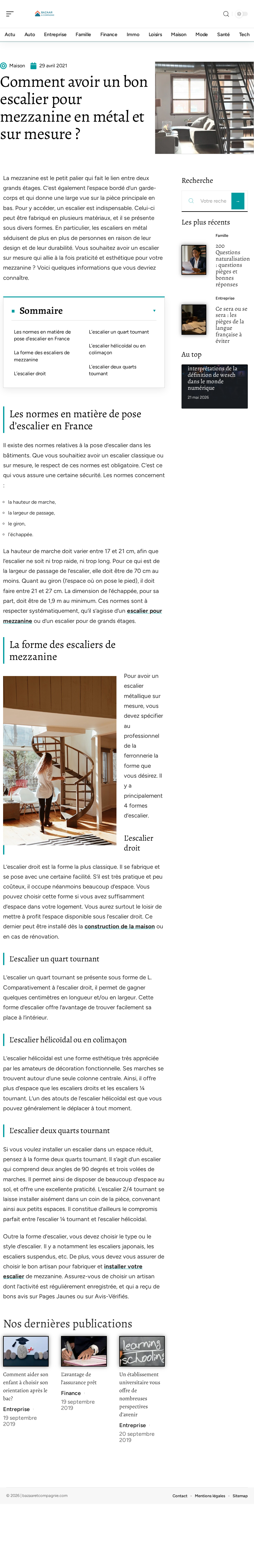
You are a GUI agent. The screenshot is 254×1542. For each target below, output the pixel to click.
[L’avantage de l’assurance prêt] (83, 1351)
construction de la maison (120, 926)
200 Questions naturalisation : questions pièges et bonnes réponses (233, 265)
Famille (222, 235)
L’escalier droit (30, 373)
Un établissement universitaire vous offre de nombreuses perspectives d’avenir (139, 1394)
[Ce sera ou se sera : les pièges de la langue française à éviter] (194, 319)
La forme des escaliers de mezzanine (42, 356)
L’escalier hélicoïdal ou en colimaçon (117, 349)
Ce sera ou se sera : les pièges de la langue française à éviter (231, 325)
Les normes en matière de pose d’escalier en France (42, 335)
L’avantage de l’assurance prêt (79, 1378)
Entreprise (16, 1409)
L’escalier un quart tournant (119, 332)
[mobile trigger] (11, 14)
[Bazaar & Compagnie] (44, 14)
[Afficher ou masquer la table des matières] (109, 310)
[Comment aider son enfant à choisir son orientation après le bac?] (25, 1351)
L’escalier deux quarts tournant (112, 370)
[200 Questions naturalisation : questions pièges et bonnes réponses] (194, 260)
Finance (71, 1393)
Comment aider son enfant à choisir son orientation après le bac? (25, 1386)
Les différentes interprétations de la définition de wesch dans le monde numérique (212, 375)
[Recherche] (226, 14)
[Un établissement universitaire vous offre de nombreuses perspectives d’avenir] (142, 1351)
